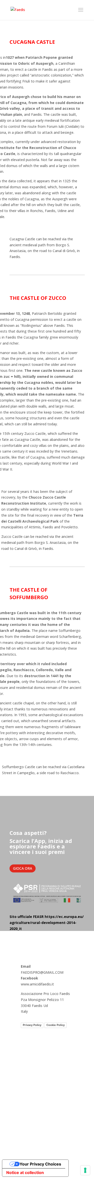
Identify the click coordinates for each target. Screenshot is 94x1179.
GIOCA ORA (22, 868)
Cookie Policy (55, 1025)
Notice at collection (25, 1172)
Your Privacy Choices (40, 1163)
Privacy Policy (32, 1025)
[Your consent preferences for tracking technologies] (85, 1170)
